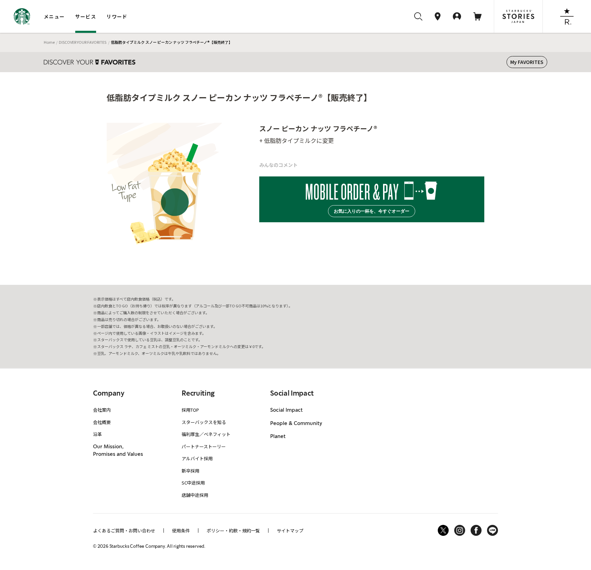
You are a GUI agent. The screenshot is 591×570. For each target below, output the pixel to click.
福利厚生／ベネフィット (206, 434)
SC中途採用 (193, 482)
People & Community (296, 423)
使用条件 (181, 530)
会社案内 (102, 410)
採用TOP (190, 410)
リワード (117, 16)
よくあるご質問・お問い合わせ (124, 530)
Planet (278, 436)
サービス (85, 16)
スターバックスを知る (204, 422)
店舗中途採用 (195, 495)
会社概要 (102, 422)
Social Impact (286, 410)
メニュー (54, 16)
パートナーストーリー (204, 446)
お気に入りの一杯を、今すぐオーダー (371, 211)
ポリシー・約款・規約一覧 (233, 530)
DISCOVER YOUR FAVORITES (82, 42)
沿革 (97, 434)
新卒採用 (190, 470)
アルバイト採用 (197, 458)
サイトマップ (290, 530)
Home (49, 42)
